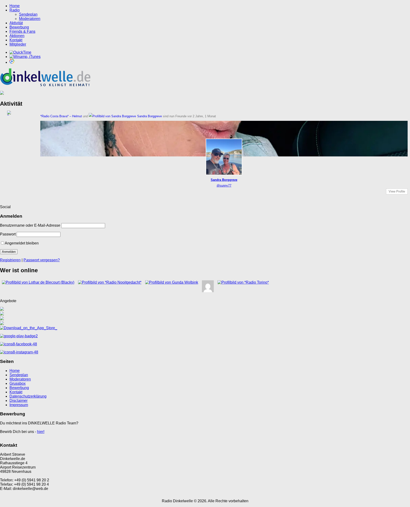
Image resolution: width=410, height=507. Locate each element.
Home (14, 6)
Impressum (18, 405)
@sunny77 (224, 185)
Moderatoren (29, 19)
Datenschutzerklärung (28, 396)
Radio (14, 10)
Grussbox (17, 383)
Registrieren (10, 260)
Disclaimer (18, 401)
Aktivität (16, 23)
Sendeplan (28, 14)
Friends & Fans (22, 31)
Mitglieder (17, 44)
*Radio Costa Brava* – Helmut (61, 116)
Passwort (8, 234)
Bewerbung (19, 27)
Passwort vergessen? (41, 260)
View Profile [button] (397, 191)
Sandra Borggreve (149, 116)
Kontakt (15, 40)
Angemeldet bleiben (22, 243)
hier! (40, 432)
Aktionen (16, 36)
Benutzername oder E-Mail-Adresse (30, 225)
